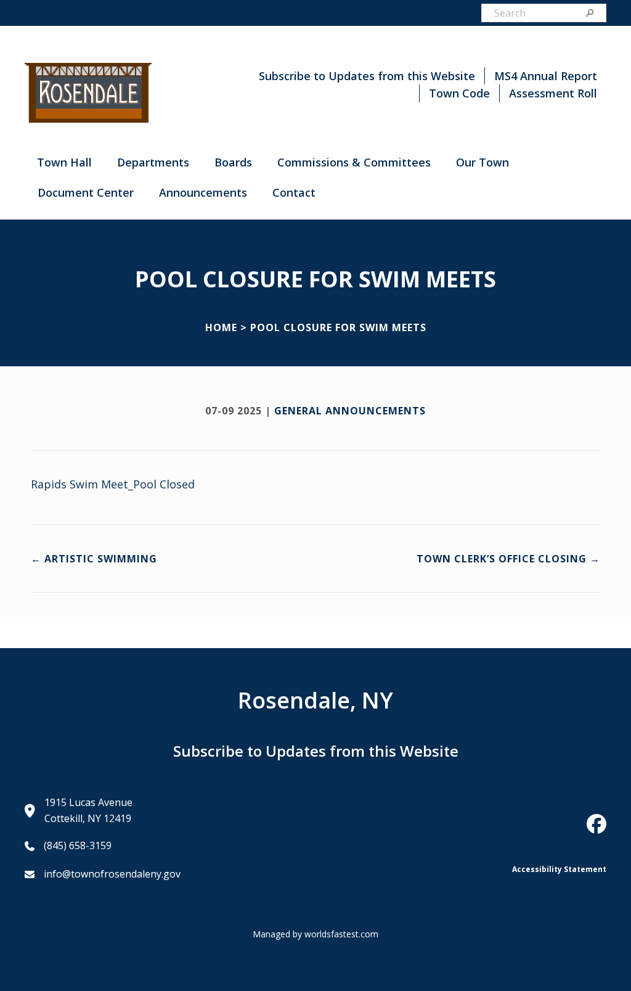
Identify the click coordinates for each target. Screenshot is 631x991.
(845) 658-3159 (78, 845)
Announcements (203, 192)
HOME (221, 327)
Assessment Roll (553, 93)
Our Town (482, 162)
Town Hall (64, 162)
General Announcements (350, 410)
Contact (294, 192)
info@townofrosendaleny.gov (112, 874)
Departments (153, 162)
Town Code (459, 93)
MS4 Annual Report (545, 75)
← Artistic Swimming (94, 558)
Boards (233, 162)
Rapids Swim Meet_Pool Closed (113, 484)
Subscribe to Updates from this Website (367, 75)
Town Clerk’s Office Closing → (508, 558)
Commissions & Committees (354, 162)
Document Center (86, 192)
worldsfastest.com (341, 934)
